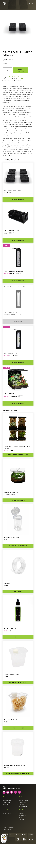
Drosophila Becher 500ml (11, 674)
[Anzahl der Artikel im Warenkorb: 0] (32, 3)
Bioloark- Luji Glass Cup (11, 492)
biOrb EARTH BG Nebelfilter (12, 230)
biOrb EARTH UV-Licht (10, 312)
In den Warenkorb (20, 70)
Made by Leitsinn (7, 829)
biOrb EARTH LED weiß (10, 353)
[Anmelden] (27, 3)
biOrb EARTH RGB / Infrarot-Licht (14, 271)
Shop (14, 8)
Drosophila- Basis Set (10, 719)
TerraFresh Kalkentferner (11, 628)
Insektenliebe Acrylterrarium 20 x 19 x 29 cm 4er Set (17, 447)
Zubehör (20, 8)
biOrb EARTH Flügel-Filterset (12, 190)
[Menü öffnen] (30, 4)
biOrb (21, 79)
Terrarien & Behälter (14, 77)
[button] (30, 14)
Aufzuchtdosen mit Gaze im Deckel (14, 765)
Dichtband (7, 583)
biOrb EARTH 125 (9, 393)
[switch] (3, 841)
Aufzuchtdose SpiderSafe (12, 537)
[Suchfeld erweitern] (24, 3)
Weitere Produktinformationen (13, 81)
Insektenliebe (7, 8)
